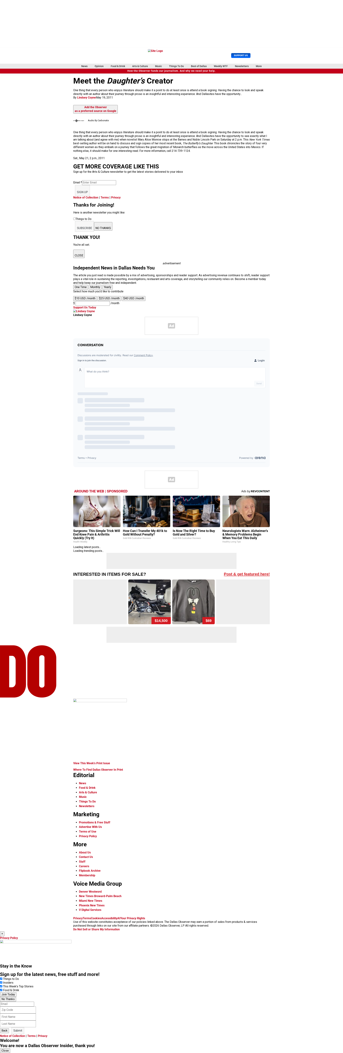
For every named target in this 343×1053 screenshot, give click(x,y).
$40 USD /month (133, 298)
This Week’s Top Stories (18, 986)
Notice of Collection (85, 197)
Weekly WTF (221, 66)
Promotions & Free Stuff (94, 822)
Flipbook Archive (90, 870)
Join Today (8, 994)
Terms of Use (87, 831)
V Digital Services (90, 910)
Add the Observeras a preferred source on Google (95, 109)
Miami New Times (90, 900)
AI (118, 918)
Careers (84, 866)
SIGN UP (82, 192)
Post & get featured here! (247, 574)
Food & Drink (118, 66)
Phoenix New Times (92, 905)
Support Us (241, 55)
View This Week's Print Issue (91, 763)
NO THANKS (103, 228)
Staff (82, 861)
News (84, 66)
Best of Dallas (199, 66)
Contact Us (86, 857)
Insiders (8, 982)
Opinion (99, 66)
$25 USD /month (109, 298)
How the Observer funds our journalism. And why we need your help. (171, 70)
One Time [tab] (81, 287)
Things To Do (176, 66)
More (259, 66)
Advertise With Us (90, 827)
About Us (85, 852)
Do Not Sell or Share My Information (96, 929)
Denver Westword (90, 891)
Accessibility (109, 918)
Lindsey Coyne (86, 97)
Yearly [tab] (107, 287)
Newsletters (242, 66)
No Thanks (8, 999)
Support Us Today (84, 307)
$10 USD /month (85, 298)
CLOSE (79, 255)
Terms (105, 197)
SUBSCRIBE (84, 228)
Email (77, 182)
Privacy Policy (88, 836)
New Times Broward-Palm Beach (100, 896)
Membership (87, 875)
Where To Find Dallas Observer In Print (98, 769)
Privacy (116, 197)
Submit (17, 1030)
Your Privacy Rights (132, 918)
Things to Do (11, 979)
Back (4, 1030)
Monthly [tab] (95, 287)
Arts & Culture (140, 66)
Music (158, 66)
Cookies (96, 918)
